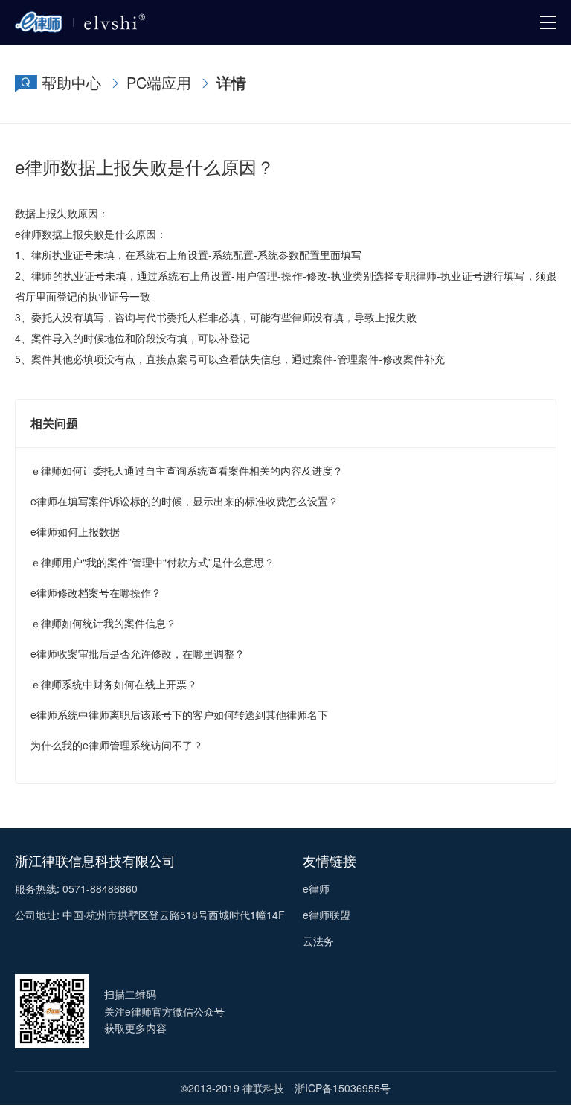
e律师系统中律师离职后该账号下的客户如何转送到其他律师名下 (179, 714)
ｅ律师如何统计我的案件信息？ (103, 622)
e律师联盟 (326, 914)
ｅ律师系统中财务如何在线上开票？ (113, 683)
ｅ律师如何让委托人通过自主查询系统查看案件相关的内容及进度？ (186, 470)
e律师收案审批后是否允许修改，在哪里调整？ (137, 653)
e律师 (316, 888)
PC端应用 (158, 82)
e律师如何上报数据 (75, 531)
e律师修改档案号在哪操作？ (95, 592)
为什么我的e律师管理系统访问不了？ (116, 744)
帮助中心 (71, 82)
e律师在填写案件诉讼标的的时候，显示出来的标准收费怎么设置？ (184, 500)
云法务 (318, 940)
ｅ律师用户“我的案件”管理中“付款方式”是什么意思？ (152, 561)
